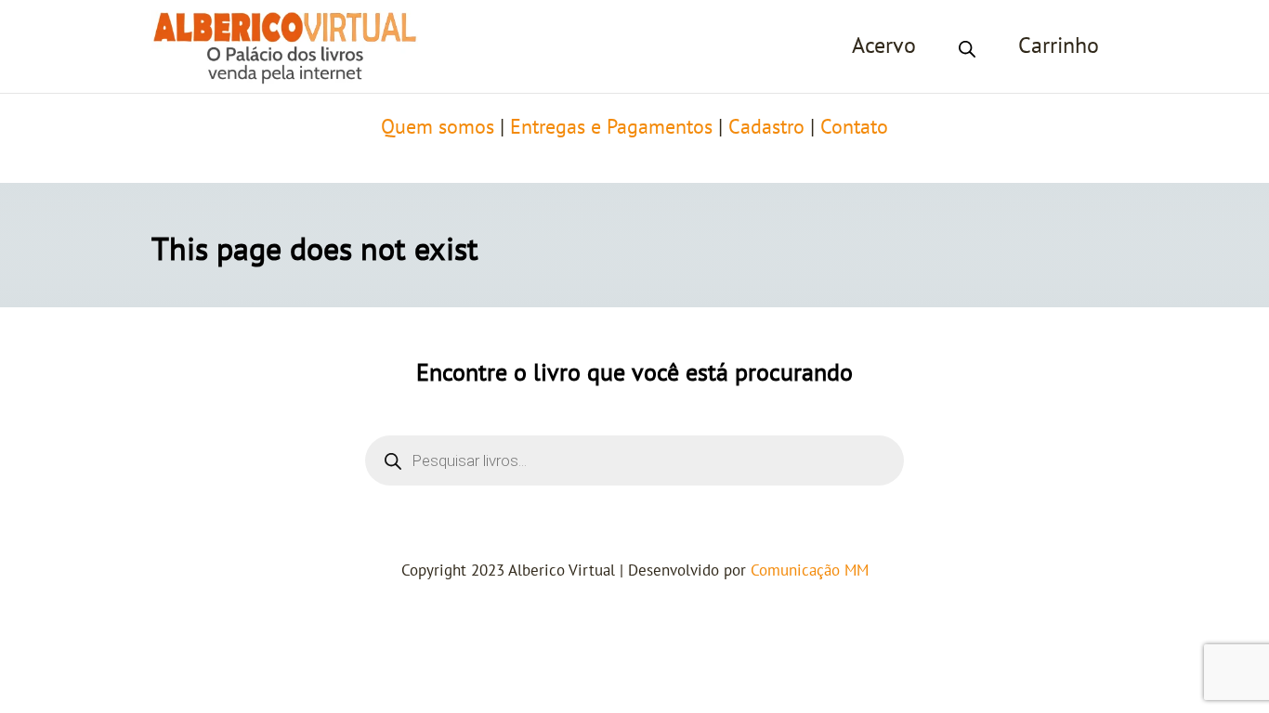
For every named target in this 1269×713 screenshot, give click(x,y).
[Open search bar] (967, 46)
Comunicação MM (810, 571)
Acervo (884, 45)
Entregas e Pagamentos (611, 127)
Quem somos (437, 127)
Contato (854, 127)
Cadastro (766, 127)
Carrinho (1058, 45)
